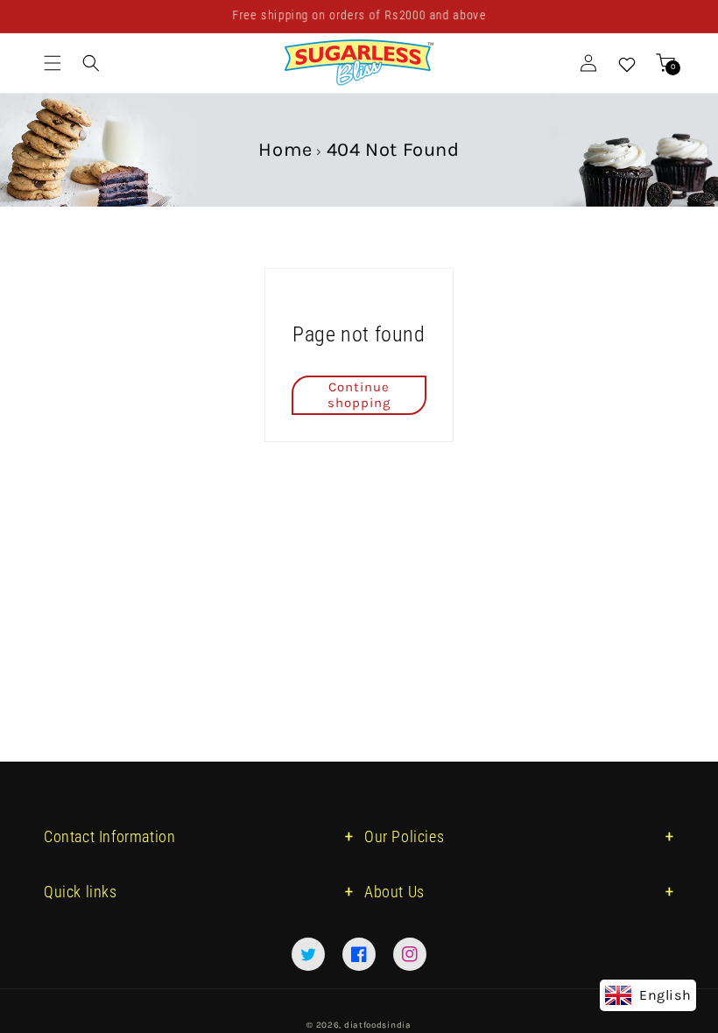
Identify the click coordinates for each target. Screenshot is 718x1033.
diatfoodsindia (378, 1025)
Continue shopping (359, 395)
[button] (52, 63)
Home (285, 149)
